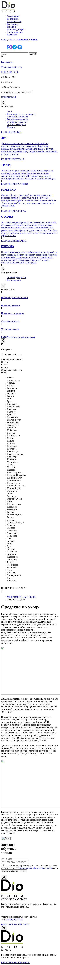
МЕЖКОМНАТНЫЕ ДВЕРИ (21, 597)
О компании (13, 16)
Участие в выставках (17, 116)
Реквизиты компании (17, 119)
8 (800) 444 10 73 (9, 39)
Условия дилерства (16, 277)
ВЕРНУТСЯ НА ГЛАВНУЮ (15, 924)
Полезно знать (14, 21)
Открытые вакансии (17, 122)
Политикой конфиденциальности (35, 868)
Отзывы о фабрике (16, 124)
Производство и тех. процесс (21, 114)
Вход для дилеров (16, 29)
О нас (10, 111)
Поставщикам (14, 280)
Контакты (12, 34)
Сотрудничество (15, 32)
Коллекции (12, 19)
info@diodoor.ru (8, 97)
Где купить (12, 24)
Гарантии (11, 26)
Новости (11, 127)
